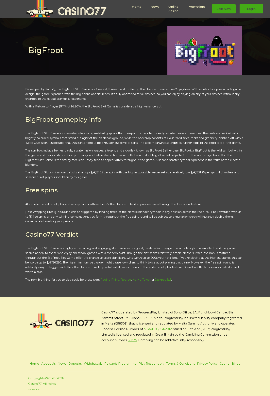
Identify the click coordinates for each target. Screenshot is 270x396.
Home (137, 6)
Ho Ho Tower (141, 279)
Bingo (236, 363)
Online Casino (173, 9)
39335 (132, 340)
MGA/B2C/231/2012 (158, 329)
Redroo (126, 279)
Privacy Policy (207, 363)
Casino (224, 363)
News (155, 6)
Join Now (224, 9)
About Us (48, 363)
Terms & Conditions (180, 363)
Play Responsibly (151, 363)
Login (251, 9)
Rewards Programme (120, 363)
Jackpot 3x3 (163, 279)
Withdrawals (93, 363)
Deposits (75, 363)
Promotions (197, 6)
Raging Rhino (109, 279)
